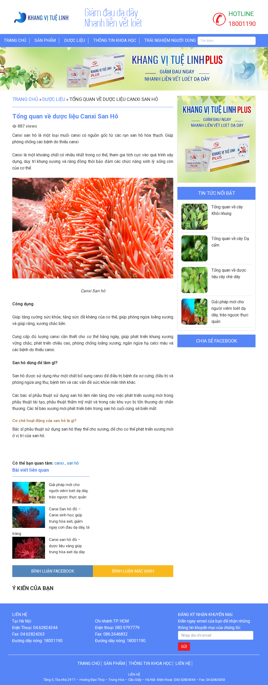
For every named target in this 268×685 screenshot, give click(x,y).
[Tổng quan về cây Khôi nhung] (194, 217)
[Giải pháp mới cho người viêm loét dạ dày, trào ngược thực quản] (194, 312)
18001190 (242, 23)
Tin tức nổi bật (216, 193)
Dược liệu (74, 40)
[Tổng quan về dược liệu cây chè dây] (194, 280)
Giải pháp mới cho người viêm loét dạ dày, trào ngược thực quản (68, 490)
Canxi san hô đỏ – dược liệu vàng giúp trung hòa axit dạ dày (67, 545)
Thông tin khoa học (114, 40)
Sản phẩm (45, 40)
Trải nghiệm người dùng (170, 40)
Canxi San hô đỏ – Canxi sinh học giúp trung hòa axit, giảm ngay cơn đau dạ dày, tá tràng (51, 521)
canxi (59, 463)
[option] (134, 68)
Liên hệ (183, 663)
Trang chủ (15, 40)
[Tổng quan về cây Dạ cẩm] (194, 248)
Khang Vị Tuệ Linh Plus (46, 17)
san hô (73, 463)
